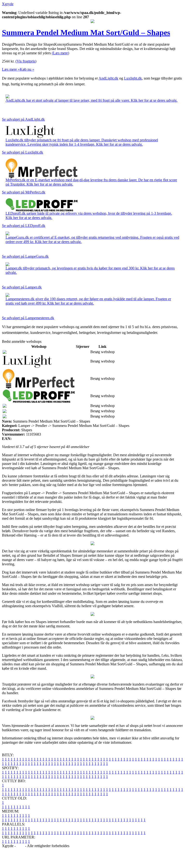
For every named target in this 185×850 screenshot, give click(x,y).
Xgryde (7, 4)
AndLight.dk (108, 78)
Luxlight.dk (133, 78)
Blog (20, 846)
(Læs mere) (60, 53)
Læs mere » (11, 69)
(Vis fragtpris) (25, 61)
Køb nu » (27, 69)
